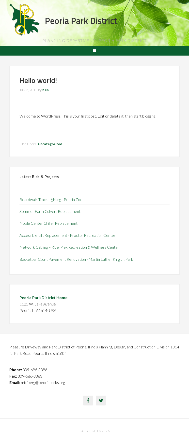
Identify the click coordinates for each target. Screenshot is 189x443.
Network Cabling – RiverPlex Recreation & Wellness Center (69, 247)
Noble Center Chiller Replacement (48, 223)
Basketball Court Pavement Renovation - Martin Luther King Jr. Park (76, 259)
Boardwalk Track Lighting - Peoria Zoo (50, 199)
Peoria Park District (81, 20)
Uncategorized (50, 144)
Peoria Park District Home (43, 297)
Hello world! (38, 80)
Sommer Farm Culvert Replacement (49, 211)
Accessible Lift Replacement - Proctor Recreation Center (67, 235)
